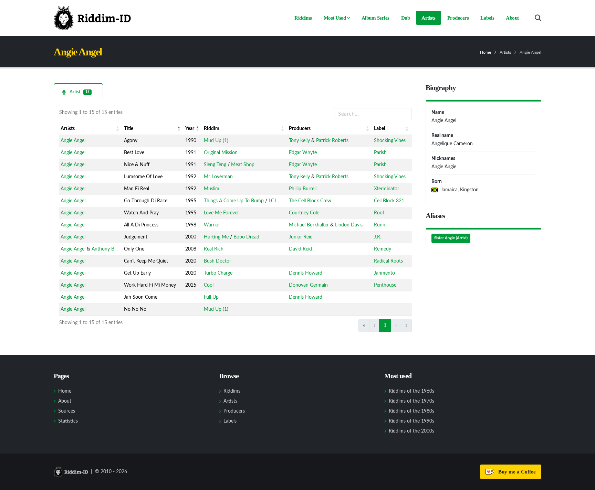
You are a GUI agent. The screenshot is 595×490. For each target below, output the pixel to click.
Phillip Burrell (302, 189)
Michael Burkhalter (309, 225)
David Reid (300, 249)
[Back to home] (92, 18)
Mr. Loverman (218, 176)
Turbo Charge (218, 273)
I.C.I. (273, 201)
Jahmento (384, 273)
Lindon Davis (349, 225)
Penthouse (385, 285)
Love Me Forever (221, 213)
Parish (380, 152)
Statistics (68, 421)
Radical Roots (388, 261)
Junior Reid (301, 237)
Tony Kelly (299, 140)
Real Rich (213, 249)
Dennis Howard (305, 273)
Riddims (303, 18)
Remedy (382, 249)
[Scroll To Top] (583, 482)
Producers (458, 18)
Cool (208, 285)
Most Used (335, 18)
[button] (118, 128)
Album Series (375, 18)
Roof (379, 213)
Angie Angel (73, 140)
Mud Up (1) (216, 140)
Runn (379, 225)
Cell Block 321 (389, 201)
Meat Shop (242, 164)
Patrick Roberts (332, 140)
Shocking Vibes (390, 140)
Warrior (212, 225)
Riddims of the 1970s (411, 401)
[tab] (78, 91)
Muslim (211, 189)
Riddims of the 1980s (411, 411)
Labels (487, 18)
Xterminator (386, 189)
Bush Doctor (217, 261)
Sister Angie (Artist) (451, 238)
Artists (428, 18)
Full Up (211, 297)
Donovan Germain (308, 285)
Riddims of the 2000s (411, 431)
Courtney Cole (304, 213)
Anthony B (103, 249)
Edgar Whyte (303, 152)
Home (485, 52)
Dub (405, 18)
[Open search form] (538, 18)
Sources (66, 411)
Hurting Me (216, 237)
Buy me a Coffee (515, 472)
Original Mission (221, 152)
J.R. (377, 237)
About (512, 18)
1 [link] (385, 325)
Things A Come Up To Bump (234, 201)
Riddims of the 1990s (411, 421)
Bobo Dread (246, 237)
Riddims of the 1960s (411, 391)
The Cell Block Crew (310, 201)
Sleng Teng (215, 164)
